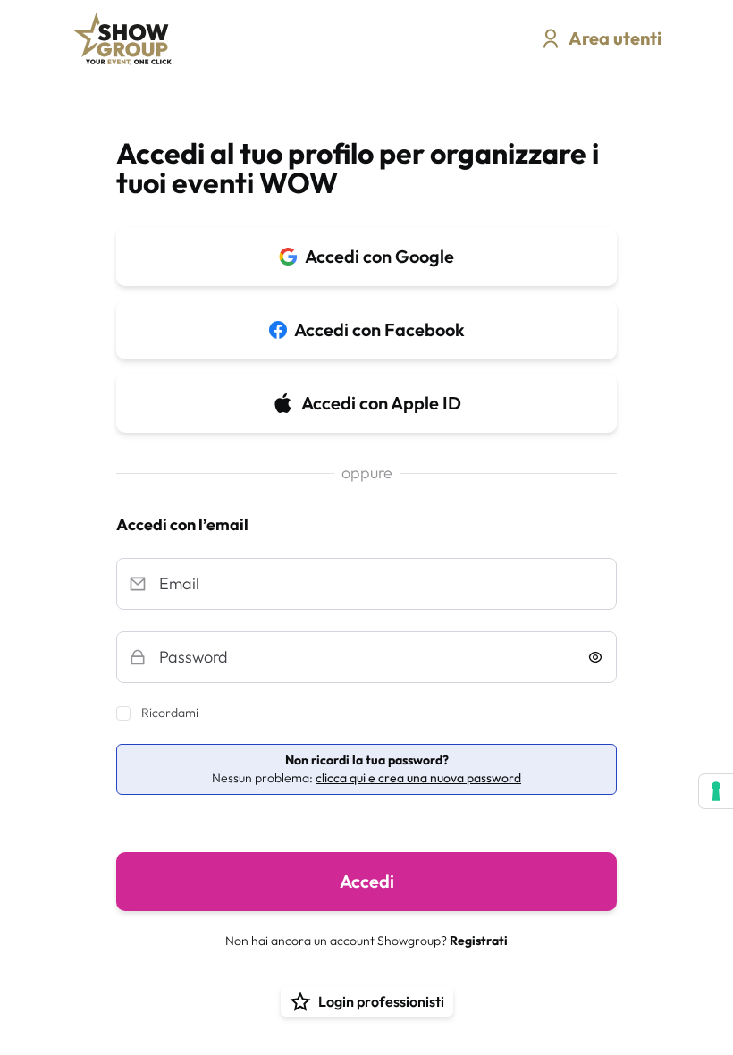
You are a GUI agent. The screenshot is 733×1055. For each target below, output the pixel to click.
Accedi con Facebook (379, 329)
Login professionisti (381, 1001)
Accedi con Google (379, 256)
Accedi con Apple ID (381, 403)
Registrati (479, 941)
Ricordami (169, 713)
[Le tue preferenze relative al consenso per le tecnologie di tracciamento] (716, 791)
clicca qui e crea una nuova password (418, 778)
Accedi (367, 881)
